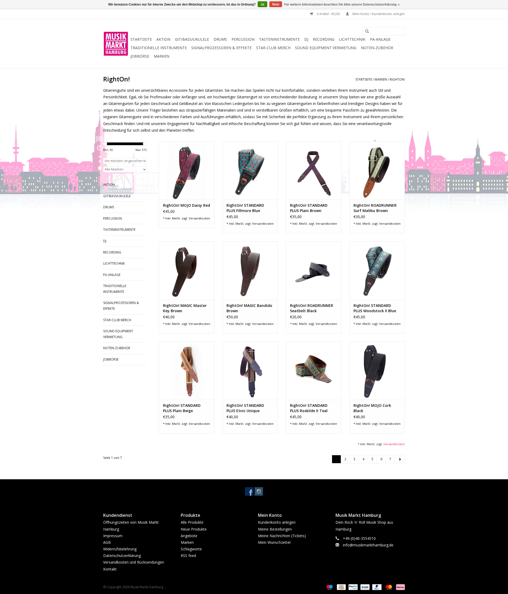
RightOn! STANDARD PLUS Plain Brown (309, 208)
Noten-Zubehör (377, 47)
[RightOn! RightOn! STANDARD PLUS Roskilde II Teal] (313, 371)
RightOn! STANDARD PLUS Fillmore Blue (245, 208)
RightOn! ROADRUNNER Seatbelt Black (311, 308)
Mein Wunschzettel (274, 542)
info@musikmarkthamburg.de (368, 544)
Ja (262, 4)
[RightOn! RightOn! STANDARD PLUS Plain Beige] (186, 371)
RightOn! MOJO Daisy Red (186, 205)
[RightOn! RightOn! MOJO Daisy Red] (186, 170)
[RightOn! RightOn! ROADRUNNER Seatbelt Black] (313, 270)
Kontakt (110, 569)
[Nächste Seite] (400, 459)
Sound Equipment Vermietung (325, 47)
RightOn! (397, 79)
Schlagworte (191, 548)
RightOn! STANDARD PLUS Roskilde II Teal (309, 408)
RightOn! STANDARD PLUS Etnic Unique (245, 408)
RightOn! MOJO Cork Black (372, 408)
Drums (220, 39)
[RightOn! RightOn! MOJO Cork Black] (377, 371)
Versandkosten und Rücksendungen (133, 562)
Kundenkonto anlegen (277, 522)
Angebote (189, 535)
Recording (323, 39)
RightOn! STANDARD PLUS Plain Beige (182, 408)
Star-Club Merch (273, 47)
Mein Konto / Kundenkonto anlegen (378, 14)
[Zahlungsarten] (329, 586)
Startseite (141, 39)
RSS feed (188, 555)
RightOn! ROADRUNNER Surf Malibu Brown (375, 208)
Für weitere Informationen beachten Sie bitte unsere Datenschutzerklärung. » (342, 4)
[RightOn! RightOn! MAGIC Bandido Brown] (250, 270)
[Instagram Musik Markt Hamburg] (259, 491)
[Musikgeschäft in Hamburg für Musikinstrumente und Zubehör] (116, 44)
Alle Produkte (192, 522)
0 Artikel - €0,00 (328, 14)
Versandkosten (199, 218)
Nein (275, 4)
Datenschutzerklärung (122, 555)
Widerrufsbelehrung (120, 548)
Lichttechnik (352, 39)
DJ (306, 39)
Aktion (163, 39)
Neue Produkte (194, 529)
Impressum (113, 535)
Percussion (243, 39)
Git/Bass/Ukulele (192, 39)
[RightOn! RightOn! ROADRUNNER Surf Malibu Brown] (377, 170)
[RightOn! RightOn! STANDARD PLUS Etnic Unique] (250, 371)
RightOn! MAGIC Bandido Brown (249, 308)
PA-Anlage (380, 39)
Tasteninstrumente (279, 39)
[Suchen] (365, 31)
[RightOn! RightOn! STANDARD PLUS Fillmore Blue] (250, 170)
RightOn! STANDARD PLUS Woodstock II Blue (374, 308)
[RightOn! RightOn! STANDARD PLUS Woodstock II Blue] (377, 270)
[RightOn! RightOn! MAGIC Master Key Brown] (186, 270)
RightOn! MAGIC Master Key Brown (185, 308)
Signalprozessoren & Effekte (221, 47)
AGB (107, 542)
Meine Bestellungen (275, 529)
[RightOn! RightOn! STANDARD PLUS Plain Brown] (313, 170)
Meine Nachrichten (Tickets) (282, 535)
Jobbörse (139, 56)
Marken (161, 56)
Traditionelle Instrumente (158, 47)
